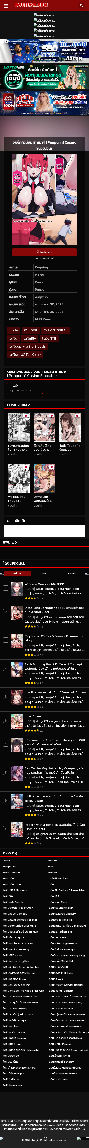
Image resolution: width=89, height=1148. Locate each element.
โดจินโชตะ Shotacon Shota (19, 1068)
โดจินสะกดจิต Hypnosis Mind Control (26, 991)
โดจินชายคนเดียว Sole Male (19, 926)
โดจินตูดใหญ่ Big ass (60, 932)
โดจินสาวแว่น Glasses (61, 1008)
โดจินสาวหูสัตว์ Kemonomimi (20, 1002)
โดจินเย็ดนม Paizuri (59, 1044)
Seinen (38, 593)
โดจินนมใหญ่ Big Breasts (28, 346)
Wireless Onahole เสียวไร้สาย (45, 584)
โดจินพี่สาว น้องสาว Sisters (19, 973)
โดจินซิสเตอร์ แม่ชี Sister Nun (20, 932)
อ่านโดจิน (30, 330)
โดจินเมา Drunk (12, 1044)
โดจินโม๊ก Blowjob (13, 1073)
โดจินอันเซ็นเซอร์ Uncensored (65, 1026)
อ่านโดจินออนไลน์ (55, 330)
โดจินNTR (49, 338)
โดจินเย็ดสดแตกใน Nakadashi (21, 1050)
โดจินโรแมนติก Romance (62, 1073)
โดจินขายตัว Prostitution (18, 908)
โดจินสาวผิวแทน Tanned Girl (20, 996)
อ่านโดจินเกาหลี (50, 838)
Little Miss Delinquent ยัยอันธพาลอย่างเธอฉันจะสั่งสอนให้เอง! (54, 610)
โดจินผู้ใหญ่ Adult (58, 967)
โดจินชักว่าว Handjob (60, 920)
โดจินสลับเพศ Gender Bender (65, 985)
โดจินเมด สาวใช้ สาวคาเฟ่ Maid (65, 1038)
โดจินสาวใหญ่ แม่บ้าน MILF (18, 1014)
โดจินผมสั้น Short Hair (61, 961)
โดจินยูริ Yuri (55, 979)
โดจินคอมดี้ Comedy (15, 914)
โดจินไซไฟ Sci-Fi (58, 1079)
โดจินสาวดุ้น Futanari (60, 991)
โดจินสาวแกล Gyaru (15, 1008)
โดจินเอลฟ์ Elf (11, 1056)
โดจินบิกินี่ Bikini (12, 955)
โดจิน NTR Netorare (15, 890)
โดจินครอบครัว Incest (60, 908)
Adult (39, 589)
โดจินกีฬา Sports (66, 726)
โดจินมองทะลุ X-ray (14, 979)
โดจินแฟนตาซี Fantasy (61, 1062)
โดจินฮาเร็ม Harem (14, 1032)
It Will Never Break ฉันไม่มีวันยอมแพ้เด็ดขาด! (55, 692)
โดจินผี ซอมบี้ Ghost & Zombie (21, 967)
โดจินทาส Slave (57, 937)
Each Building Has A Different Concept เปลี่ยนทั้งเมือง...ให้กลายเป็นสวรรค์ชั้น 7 (53, 666)
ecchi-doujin (57, 617)
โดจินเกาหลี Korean (14, 1038)
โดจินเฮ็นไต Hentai (59, 1056)
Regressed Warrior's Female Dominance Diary (54, 638)
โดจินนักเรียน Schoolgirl (62, 949)
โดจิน (13, 338)
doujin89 (50, 589)
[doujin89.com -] (31, 7)
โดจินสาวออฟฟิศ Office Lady (65, 1002)
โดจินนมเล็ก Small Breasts (19, 943)
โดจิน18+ (30, 338)
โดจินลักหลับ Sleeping (16, 985)
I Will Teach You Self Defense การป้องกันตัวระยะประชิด (54, 798)
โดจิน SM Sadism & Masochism (66, 890)
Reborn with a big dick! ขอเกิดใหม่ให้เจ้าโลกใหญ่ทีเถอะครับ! (55, 826)
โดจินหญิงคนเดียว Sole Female (66, 1014)
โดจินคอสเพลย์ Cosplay (62, 914)
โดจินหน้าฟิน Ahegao (15, 1020)
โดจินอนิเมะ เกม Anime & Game (66, 1020)
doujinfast (64, 589)
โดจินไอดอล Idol (13, 1085)
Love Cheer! (33, 716)
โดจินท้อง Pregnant (14, 937)
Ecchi (14, 330)
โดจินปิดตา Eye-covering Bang (66, 955)
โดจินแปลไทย (10, 1062)
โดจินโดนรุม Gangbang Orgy (64, 1068)
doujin (51, 1125)
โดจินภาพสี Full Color (25, 354)
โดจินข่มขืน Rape (57, 902)
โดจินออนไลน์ (11, 1026)
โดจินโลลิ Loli (11, 1079)
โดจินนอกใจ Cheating (16, 949)
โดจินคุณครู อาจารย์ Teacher (20, 920)
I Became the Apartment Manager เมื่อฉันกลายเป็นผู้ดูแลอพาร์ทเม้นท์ (55, 742)
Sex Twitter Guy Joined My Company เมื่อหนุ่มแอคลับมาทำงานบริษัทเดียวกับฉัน (54, 770)
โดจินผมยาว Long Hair (16, 961)
